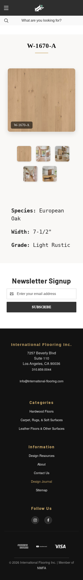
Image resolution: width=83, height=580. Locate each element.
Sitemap (41, 490)
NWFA (41, 568)
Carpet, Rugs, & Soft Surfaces (42, 420)
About (41, 464)
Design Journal (41, 481)
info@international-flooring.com (42, 381)
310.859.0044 (41, 369)
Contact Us (41, 473)
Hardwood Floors (41, 411)
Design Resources (41, 455)
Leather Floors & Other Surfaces (41, 428)
